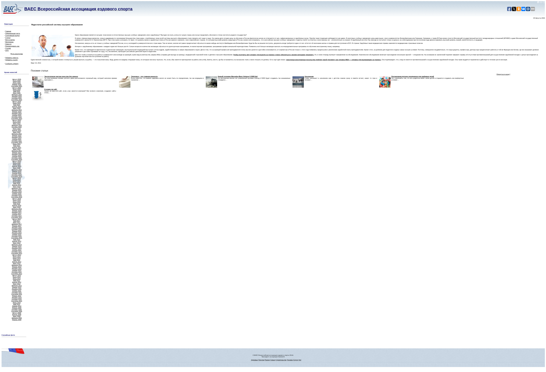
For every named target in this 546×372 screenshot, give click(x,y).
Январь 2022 (16, 135)
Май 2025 (16, 91)
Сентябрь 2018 (16, 197)
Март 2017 (16, 222)
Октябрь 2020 (17, 158)
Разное (267, 360)
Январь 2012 (16, 287)
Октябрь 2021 (17, 141)
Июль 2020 (17, 163)
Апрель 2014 (16, 241)
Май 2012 (16, 280)
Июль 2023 (17, 122)
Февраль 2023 (17, 125)
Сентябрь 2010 (16, 301)
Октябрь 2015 (17, 236)
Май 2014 (16, 239)
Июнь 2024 (17, 103)
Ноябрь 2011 (16, 291)
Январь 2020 (16, 171)
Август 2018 (16, 198)
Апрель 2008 (16, 314)
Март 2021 (16, 149)
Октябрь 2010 (17, 299)
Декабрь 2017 (17, 212)
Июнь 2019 (17, 181)
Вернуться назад (503, 74)
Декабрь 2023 (17, 113)
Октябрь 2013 (17, 251)
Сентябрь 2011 (16, 294)
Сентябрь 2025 (16, 86)
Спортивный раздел (12, 35)
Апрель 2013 (16, 262)
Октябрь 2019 (17, 175)
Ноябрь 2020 (16, 156)
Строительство (281, 360)
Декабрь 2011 (16, 289)
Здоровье (254, 360)
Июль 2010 (17, 303)
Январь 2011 (16, 296)
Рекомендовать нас (12, 46)
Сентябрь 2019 (16, 176)
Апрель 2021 (16, 147)
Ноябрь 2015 (16, 234)
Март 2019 (16, 187)
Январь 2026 (16, 84)
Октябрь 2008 (17, 309)
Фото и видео (10, 40)
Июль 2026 (17, 81)
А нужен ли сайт (50, 89)
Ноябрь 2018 (16, 193)
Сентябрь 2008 (16, 311)
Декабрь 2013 (17, 248)
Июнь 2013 (17, 258)
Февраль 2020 (17, 170)
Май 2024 (16, 105)
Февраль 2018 (17, 209)
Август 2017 (16, 219)
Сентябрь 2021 (16, 142)
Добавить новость (11, 58)
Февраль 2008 (17, 318)
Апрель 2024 (16, 106)
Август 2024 (16, 101)
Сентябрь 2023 (16, 118)
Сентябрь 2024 (16, 100)
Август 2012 (16, 275)
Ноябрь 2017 (16, 214)
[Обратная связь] (541, 3)
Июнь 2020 (17, 164)
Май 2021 (16, 146)
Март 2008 (16, 316)
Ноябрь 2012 (16, 270)
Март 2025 (16, 93)
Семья (272, 360)
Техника (290, 360)
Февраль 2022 (17, 134)
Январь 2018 (16, 210)
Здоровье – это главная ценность (144, 76)
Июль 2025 (17, 89)
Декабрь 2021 (17, 137)
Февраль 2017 (17, 224)
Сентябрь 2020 (16, 159)
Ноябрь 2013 (16, 250)
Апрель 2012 (16, 282)
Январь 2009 (16, 308)
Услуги (295, 360)
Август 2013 (16, 255)
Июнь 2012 (17, 279)
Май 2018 (16, 204)
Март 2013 (16, 263)
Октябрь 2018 (17, 195)
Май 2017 (16, 221)
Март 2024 (16, 108)
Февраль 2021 (17, 151)
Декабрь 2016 (17, 227)
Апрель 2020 (16, 166)
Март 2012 (16, 284)
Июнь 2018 (17, 202)
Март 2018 (16, 207)
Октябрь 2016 (17, 229)
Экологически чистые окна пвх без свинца (61, 76)
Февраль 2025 (17, 94)
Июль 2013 (17, 256)
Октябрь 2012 (17, 272)
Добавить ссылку (11, 60)
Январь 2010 (16, 306)
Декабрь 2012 (17, 268)
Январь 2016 (16, 231)
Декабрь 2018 (17, 192)
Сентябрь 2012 (16, 274)
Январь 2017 (16, 226)
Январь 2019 (16, 190)
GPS (7, 50)
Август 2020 (16, 161)
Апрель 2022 (16, 130)
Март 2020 (16, 168)
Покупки (261, 360)
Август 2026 (16, 79)
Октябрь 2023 (17, 117)
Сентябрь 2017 (16, 217)
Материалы (9, 42)
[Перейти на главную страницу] (538, 3)
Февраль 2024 (17, 110)
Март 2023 (16, 123)
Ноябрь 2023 (16, 115)
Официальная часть (12, 33)
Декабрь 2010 (17, 297)
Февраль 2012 (17, 285)
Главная (8, 31)
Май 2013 (16, 260)
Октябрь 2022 (17, 127)
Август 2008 (16, 313)
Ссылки (8, 48)
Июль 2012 (17, 277)
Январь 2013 (16, 267)
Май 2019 (16, 183)
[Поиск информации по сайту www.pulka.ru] (544, 3)
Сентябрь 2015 (16, 238)
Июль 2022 (17, 129)
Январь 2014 (16, 246)
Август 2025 (16, 88)
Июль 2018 (17, 200)
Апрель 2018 (16, 205)
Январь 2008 (16, 320)
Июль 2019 (17, 180)
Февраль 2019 (17, 188)
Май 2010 (16, 304)
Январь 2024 (16, 112)
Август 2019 (16, 178)
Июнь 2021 (17, 144)
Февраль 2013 (17, 265)
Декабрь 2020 (17, 154)
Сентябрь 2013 (16, 253)
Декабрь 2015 (17, 233)
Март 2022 (16, 132)
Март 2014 (16, 243)
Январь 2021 (16, 152)
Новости (8, 44)
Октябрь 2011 (17, 292)
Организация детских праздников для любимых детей (412, 76)
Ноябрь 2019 (16, 173)
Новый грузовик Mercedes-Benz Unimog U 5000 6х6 (238, 76)
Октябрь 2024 (17, 98)
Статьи (7, 38)
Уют (299, 360)
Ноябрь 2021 (16, 139)
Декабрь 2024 (17, 96)
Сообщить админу (11, 64)
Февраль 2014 (17, 245)
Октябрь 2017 (17, 216)
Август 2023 (16, 120)
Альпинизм (309, 76)
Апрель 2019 (16, 185)
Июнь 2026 (17, 83)
